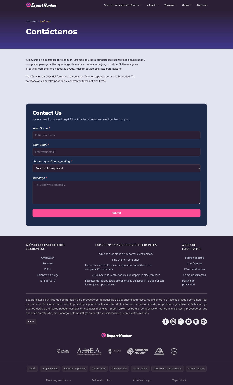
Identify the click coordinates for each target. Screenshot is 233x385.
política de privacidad (188, 282)
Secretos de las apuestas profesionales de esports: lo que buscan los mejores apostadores (124, 282)
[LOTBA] (63, 351)
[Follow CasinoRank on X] (181, 321)
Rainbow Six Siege (48, 275)
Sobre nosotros (194, 257)
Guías (185, 5)
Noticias (202, 5)
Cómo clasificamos (194, 275)
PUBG (47, 269)
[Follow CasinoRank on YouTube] (188, 321)
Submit (116, 213)
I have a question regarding (52, 161)
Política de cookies (101, 380)
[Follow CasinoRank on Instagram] (173, 321)
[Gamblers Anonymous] (159, 351)
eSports (151, 5)
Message (40, 178)
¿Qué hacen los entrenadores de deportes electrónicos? (126, 275)
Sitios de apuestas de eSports (121, 5)
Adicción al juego (142, 380)
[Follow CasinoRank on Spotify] (196, 321)
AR (29, 321)
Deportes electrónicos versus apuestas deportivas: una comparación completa (118, 267)
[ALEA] (89, 351)
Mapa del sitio (179, 380)
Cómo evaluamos (194, 269)
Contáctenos (194, 263)
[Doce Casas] (114, 351)
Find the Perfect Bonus (126, 259)
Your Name (41, 128)
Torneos (169, 5)
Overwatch (48, 257)
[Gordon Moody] (137, 351)
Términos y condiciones (58, 380)
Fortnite (48, 263)
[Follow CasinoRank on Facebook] (165, 321)
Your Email (41, 144)
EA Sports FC (47, 280)
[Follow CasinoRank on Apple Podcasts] (204, 321)
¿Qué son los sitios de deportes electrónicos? (126, 254)
